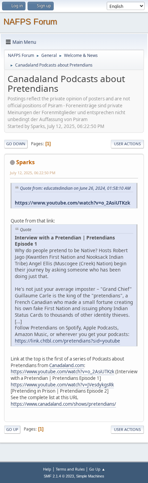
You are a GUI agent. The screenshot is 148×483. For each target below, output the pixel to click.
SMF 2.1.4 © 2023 (59, 476)
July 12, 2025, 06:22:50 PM (32, 172)
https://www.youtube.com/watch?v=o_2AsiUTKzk (72, 202)
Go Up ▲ (97, 469)
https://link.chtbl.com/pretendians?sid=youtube (67, 340)
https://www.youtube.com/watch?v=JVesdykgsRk (62, 385)
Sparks (25, 162)
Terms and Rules (70, 469)
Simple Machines (90, 476)
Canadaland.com (66, 365)
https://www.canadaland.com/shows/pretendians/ (63, 404)
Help (47, 469)
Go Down (15, 143)
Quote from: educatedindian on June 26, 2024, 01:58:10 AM (75, 188)
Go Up (12, 429)
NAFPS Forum (30, 21)
